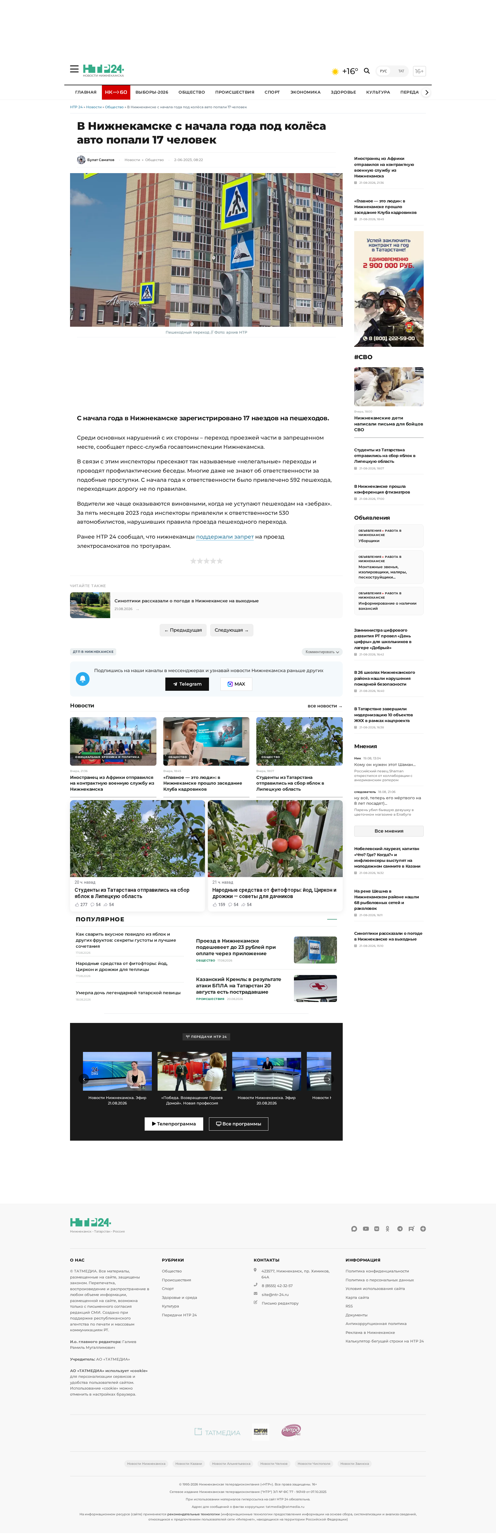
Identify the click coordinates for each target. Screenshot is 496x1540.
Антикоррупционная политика (376, 1324)
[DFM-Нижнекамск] (260, 1433)
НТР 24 (76, 107)
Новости (94, 107)
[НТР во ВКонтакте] (377, 1229)
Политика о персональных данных (380, 1280)
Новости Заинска (354, 1464)
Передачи (412, 92)
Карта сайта (357, 1297)
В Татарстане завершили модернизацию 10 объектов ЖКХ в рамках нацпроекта (383, 714)
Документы (356, 1315)
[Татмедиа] (218, 1433)
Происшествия (234, 92)
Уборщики (369, 540)
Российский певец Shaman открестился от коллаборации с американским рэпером (383, 775)
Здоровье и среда (179, 1297)
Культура (378, 92)
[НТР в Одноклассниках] (389, 1229)
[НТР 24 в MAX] (354, 1229)
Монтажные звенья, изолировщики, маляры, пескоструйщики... (383, 571)
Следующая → (232, 630)
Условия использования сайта (375, 1288)
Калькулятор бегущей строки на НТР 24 (385, 1341)
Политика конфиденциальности (377, 1271)
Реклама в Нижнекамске (370, 1332)
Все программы (241, 1124)
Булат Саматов (100, 160)
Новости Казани (188, 1464)
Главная (86, 92)
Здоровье (343, 92)
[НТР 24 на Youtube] (366, 1229)
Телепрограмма (176, 1124)
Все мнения (389, 831)
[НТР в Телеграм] (400, 1229)
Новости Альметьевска (231, 1464)
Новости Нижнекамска (146, 1464)
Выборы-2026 (151, 92)
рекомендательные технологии (193, 1514)
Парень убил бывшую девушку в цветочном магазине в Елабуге (384, 812)
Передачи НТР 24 (179, 1315)
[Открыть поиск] (367, 71)
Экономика (305, 92)
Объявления (370, 531)
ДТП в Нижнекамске (93, 652)
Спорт (272, 92)
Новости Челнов (274, 1464)
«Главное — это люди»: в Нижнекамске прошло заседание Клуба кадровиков (385, 206)
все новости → (325, 706)
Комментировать (320, 652)
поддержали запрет (225, 536)
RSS (349, 1306)
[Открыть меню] (74, 68)
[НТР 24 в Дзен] (423, 1229)
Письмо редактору (280, 1303)
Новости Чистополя (314, 1464)
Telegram (190, 684)
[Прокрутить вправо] (426, 92)
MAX (240, 684)
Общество (192, 92)
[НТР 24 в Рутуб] (411, 1229)
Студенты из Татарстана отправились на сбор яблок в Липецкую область (385, 455)
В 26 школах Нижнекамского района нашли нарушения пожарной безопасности (384, 678)
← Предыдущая (183, 630)
